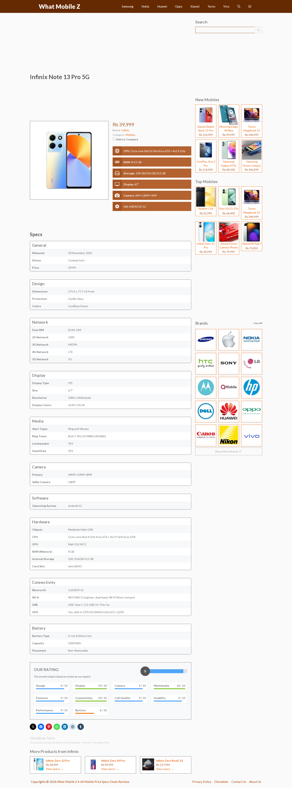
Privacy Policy (201, 781)
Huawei (162, 6)
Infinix (72, 751)
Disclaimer (221, 781)
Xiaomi (194, 6)
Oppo (178, 6)
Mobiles (130, 134)
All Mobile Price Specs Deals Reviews (105, 781)
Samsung (127, 6)
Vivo (226, 6)
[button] (238, 6)
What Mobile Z (59, 6)
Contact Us (238, 781)
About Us (255, 781)
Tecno (211, 6)
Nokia (145, 6)
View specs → (55, 769)
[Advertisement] (110, 44)
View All (258, 323)
